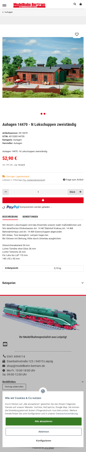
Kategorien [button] (8, 283)
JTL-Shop (49, 448)
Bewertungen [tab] (30, 216)
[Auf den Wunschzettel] (77, 34)
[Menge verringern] (5, 192)
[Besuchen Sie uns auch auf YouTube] (5, 344)
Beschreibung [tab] (10, 216)
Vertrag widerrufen (14, 386)
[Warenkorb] (81, 4)
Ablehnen (43, 431)
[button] (75, 4)
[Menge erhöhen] (80, 192)
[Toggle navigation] (4, 5)
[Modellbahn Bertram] (29, 5)
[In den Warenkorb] (43, 200)
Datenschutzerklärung (67, 413)
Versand (21, 165)
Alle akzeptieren (43, 421)
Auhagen (17, 140)
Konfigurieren (43, 440)
